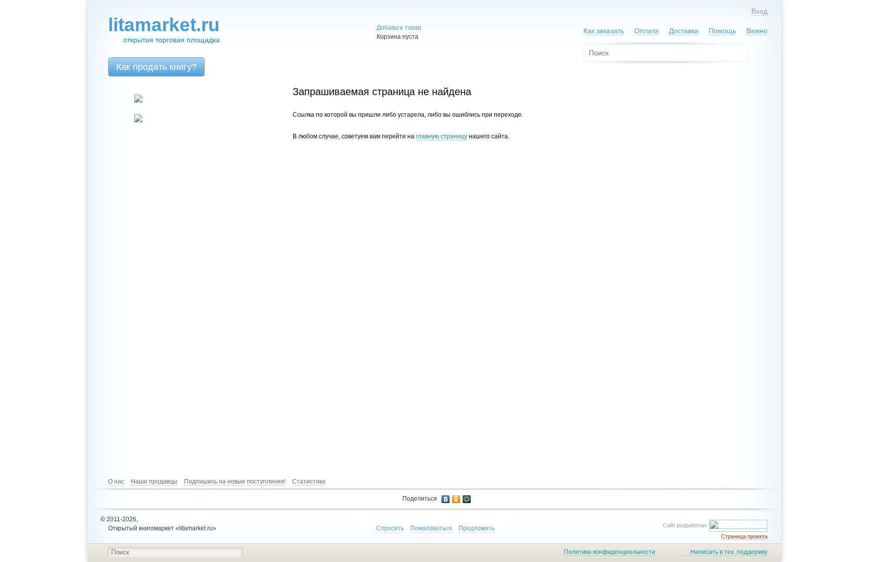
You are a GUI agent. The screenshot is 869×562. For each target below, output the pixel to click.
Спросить (390, 528)
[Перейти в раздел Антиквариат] (132, 120)
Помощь (722, 31)
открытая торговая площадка (164, 29)
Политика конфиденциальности (609, 551)
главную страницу (441, 136)
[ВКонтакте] (446, 499)
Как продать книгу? (156, 67)
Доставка (684, 31)
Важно (756, 31)
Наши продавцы (154, 481)
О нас (116, 481)
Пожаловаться (431, 528)
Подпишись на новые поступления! (235, 481)
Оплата (646, 31)
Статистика (308, 481)
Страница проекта (744, 536)
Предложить (476, 528)
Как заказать (603, 31)
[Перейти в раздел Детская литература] (132, 100)
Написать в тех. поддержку (728, 551)
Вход (759, 11)
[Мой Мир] (467, 499)
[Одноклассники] (456, 499)
